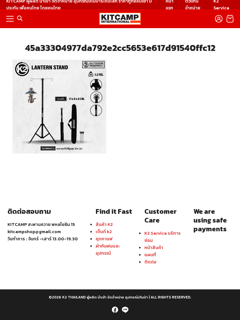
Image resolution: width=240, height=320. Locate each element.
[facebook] (115, 309)
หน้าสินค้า (153, 247)
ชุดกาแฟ (104, 238)
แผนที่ (150, 254)
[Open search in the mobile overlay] (20, 18)
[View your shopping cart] (230, 18)
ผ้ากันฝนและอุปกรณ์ (108, 249)
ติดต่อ (150, 261)
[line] (125, 309)
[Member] (218, 18)
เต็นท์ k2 (104, 231)
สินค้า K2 (104, 224)
